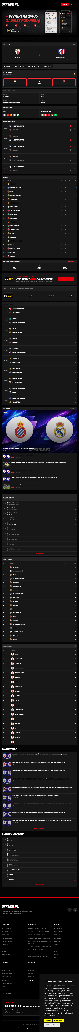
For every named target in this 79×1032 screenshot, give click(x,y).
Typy (15, 66)
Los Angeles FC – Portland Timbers (39, 946)
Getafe (12, 256)
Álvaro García (18, 658)
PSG (55, 951)
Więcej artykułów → (39, 828)
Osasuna (13, 237)
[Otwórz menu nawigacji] (75, 4)
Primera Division (7, 941)
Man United (57, 938)
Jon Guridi (17, 677)
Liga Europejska (7, 931)
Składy (22, 66)
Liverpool (57, 935)
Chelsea (57, 948)
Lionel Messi (6, 970)
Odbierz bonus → (66, 279)
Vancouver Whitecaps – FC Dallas (39, 938)
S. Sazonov (17, 695)
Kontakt (31, 973)
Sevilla (12, 191)
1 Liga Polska (6, 954)
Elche (12, 233)
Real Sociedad (14, 225)
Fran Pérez (17, 737)
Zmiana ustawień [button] (52, 1025)
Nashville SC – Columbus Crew (38, 928)
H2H (39, 66)
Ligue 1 (4, 951)
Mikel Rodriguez (19, 668)
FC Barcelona (14, 203)
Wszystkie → (73, 408)
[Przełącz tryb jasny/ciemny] (71, 4)
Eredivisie (5, 948)
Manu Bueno (18, 705)
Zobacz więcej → (39, 553)
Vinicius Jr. (5, 980)
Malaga (12, 244)
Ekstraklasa (6, 935)
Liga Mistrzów (6, 928)
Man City (57, 941)
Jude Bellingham (7, 983)
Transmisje (6, 66)
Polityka (31, 980)
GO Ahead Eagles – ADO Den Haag (38, 956)
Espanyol (13, 184)
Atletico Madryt (15, 210)
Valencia (13, 222)
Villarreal (13, 199)
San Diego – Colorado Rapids (37, 949)
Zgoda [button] (48, 1020)
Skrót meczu (47, 66)
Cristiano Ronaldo (8, 967)
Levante (13, 252)
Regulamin (31, 977)
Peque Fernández (19, 672)
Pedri (3, 986)
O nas (29, 967)
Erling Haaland (7, 973)
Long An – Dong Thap (34, 953)
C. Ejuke (17, 718)
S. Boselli (17, 691)
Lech (55, 958)
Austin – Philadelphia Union (37, 935)
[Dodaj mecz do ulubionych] (74, 128)
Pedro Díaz (17, 723)
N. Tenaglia (18, 663)
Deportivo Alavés (15, 187)
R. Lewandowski (7, 993)
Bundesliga (5, 944)
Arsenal (57, 944)
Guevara (17, 682)
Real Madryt (14, 206)
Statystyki (31, 66)
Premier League (7, 938)
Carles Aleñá (18, 686)
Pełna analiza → (72, 261)
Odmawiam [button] (58, 1020)
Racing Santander (15, 195)
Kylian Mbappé (6, 977)
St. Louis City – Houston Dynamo (38, 931)
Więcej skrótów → (39, 884)
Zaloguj (64, 4)
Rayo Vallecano (15, 248)
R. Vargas (17, 732)
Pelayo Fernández (19, 714)
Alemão (17, 742)
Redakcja (31, 970)
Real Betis (13, 214)
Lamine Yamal (6, 990)
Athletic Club (14, 229)
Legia (56, 954)
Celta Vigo (13, 218)
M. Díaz (16, 654)
